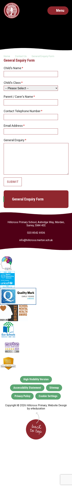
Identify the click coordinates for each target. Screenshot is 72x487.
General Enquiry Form (43, 56)
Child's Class (13, 82)
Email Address (14, 125)
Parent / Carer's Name (19, 96)
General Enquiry (15, 140)
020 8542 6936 (36, 232)
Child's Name (13, 68)
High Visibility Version (36, 379)
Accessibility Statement (27, 387)
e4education (38, 408)
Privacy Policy (22, 396)
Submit (13, 181)
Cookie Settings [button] (48, 396)
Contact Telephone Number (23, 111)
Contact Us (21, 56)
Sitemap (54, 387)
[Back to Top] (36, 429)
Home (7, 56)
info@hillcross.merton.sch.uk (36, 240)
